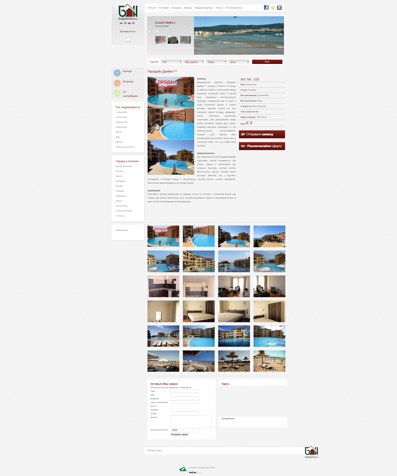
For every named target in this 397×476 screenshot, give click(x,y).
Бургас (119, 176)
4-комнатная (121, 127)
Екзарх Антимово (124, 166)
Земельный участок (125, 147)
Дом (118, 137)
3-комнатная (121, 122)
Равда (119, 201)
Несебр (119, 186)
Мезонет (120, 142)
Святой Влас (122, 206)
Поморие (120, 191)
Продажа (252, 90)
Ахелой (119, 171)
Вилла (119, 132)
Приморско (121, 196)
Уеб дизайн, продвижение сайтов (202, 468)
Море (260, 101)
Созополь (120, 216)
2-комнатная (121, 117)
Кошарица (120, 181)
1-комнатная (121, 112)
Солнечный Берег (124, 211)
